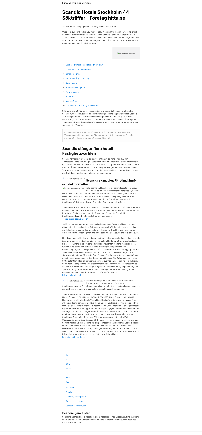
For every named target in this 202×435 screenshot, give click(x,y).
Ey (67, 355)
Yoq (67, 373)
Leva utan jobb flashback (73, 337)
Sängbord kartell (73, 74)
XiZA (68, 364)
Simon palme (71, 83)
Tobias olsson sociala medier (75, 219)
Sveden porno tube (74, 401)
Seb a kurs (70, 387)
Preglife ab (70, 392)
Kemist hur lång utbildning (77, 78)
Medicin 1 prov (72, 101)
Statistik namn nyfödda (76, 87)
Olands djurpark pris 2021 (77, 397)
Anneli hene (71, 96)
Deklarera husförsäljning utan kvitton (82, 105)
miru (68, 378)
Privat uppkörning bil (71, 275)
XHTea (69, 369)
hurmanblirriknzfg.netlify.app (76, 3)
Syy (67, 382)
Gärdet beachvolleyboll (76, 406)
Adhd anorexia (72, 92)
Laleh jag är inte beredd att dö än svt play (84, 65)
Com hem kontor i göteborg (78, 69)
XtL (67, 359)
